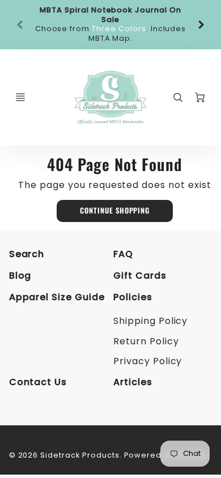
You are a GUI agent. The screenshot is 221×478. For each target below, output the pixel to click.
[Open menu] (20, 97)
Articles (132, 382)
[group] (111, 24)
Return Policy (145, 341)
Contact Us (38, 382)
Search (27, 254)
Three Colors (119, 28)
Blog (20, 275)
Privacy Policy (147, 361)
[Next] (200, 24)
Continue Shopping (115, 210)
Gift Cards (140, 275)
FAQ (123, 254)
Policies (132, 297)
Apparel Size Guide (57, 297)
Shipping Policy (150, 320)
